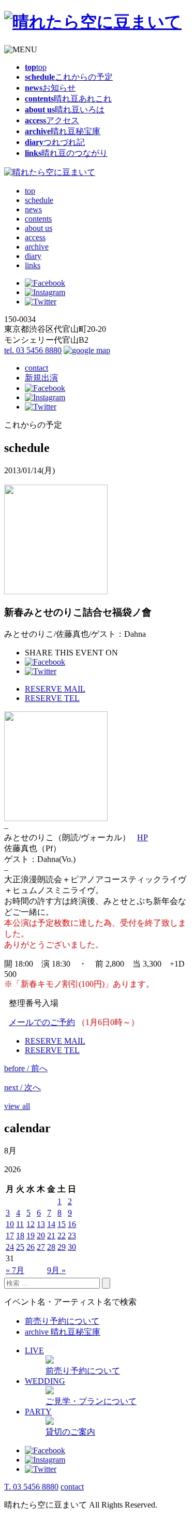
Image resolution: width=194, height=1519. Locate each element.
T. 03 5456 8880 (31, 1486)
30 (72, 1247)
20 (41, 1235)
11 (20, 1224)
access (35, 237)
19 (30, 1235)
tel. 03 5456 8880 (33, 350)
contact (36, 367)
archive (37, 246)
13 (41, 1224)
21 (51, 1235)
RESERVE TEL (52, 698)
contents (38, 218)
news (33, 209)
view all (17, 1106)
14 (51, 1224)
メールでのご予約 (42, 1022)
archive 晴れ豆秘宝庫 (62, 1331)
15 (61, 1224)
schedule (39, 200)
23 (72, 1235)
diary (33, 256)
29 (61, 1247)
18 (20, 1235)
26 (30, 1247)
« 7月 (15, 1270)
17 (10, 1235)
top (30, 190)
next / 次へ (22, 1087)
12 (30, 1224)
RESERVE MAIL (55, 688)
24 (10, 1247)
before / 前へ (26, 1068)
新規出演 (41, 377)
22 (61, 1235)
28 (51, 1247)
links (32, 265)
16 (72, 1224)
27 (41, 1247)
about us (38, 228)
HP (142, 837)
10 (10, 1224)
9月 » (56, 1270)
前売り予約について (62, 1321)
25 (20, 1247)
